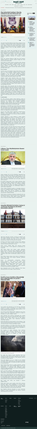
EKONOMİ (18, 4)
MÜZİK (6, 416)
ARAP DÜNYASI (7, 4)
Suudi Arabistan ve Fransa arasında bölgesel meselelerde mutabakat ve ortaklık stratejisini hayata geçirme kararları (19, 7)
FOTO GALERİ (2, 420)
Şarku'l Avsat (4, 168)
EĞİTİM (6, 408)
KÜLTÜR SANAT (6, 410)
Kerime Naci (5, 37)
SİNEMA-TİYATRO (6, 411)
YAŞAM (24, 4)
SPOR (26, 4)
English (3, 1)
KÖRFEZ (13, 4)
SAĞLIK (6, 407)
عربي (1, 1)
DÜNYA (10, 4)
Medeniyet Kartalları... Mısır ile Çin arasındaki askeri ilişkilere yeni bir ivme (32, 23)
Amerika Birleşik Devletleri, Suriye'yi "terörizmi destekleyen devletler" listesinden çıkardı (13, 207)
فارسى (9, 1)
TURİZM (19, 404)
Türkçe (5, 1)
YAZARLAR (21, 4)
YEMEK (6, 417)
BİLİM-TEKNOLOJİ (30, 4)
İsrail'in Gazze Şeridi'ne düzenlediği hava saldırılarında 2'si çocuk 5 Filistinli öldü (12, 278)
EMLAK (19, 403)
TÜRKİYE (15, 4)
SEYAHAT (6, 415)
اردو (7, 1)
